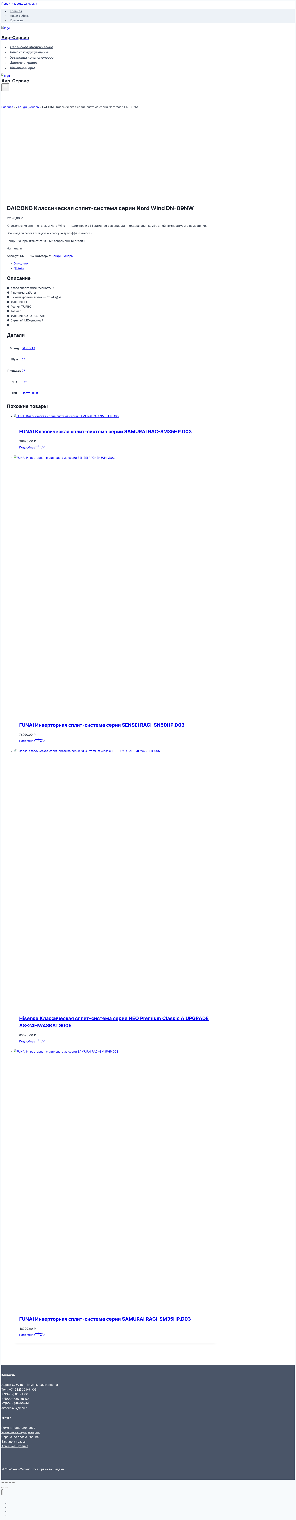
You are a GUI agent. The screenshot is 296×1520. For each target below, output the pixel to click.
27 (23, 370)
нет (24, 382)
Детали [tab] (19, 268)
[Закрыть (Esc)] (13, 1482)
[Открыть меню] (5, 87)
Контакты (16, 20)
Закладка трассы (24, 63)
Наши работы (19, 15)
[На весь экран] (6, 1482)
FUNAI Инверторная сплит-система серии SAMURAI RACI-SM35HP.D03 (105, 1319)
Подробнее (27, 447)
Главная (16, 11)
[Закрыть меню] (2, 1492)
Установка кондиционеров (32, 58)
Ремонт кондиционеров (29, 52)
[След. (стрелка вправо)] (6, 1487)
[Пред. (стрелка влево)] (2, 1487)
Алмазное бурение (14, 1446)
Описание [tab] (21, 263)
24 (23, 359)
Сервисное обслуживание (31, 47)
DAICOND (28, 348)
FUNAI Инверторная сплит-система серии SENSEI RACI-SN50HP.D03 (101, 725)
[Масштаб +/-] (2, 1482)
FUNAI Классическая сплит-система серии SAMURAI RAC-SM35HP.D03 (105, 431)
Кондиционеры (22, 68)
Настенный (30, 393)
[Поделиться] (10, 1482)
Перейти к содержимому (19, 3)
